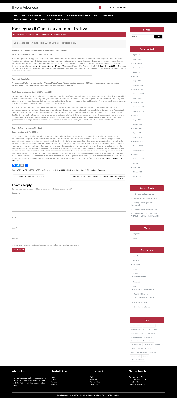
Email (14, 228)
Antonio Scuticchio (149, 326)
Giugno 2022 (137, 172)
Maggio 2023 (138, 129)
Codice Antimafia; (150, 333)
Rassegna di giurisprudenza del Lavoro (29, 176)
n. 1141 (56, 170)
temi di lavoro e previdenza (144, 297)
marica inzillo (149, 348)
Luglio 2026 (137, 59)
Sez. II (78, 170)
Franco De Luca (148, 344)
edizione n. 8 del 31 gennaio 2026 (145, 198)
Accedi (135, 238)
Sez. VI (83, 170)
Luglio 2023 (137, 120)
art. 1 (82, 66)
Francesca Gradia (148, 341)
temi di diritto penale (55, 15)
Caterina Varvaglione (137, 333)
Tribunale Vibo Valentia (137, 360)
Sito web (15, 239)
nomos (96, 15)
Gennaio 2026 (138, 68)
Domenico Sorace (136, 341)
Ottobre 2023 (137, 115)
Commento (16, 193)
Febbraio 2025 (138, 85)
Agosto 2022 (137, 163)
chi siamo (33, 19)
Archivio (136, 260)
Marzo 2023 (137, 137)
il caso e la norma (62, 19)
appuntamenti (108, 15)
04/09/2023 (29, 170)
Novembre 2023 (138, 111)
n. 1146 (62, 170)
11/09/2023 (39, 170)
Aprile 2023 (137, 133)
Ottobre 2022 (137, 155)
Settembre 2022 (138, 159)
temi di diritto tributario (142, 307)
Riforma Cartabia (135, 356)
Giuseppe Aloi (159, 344)
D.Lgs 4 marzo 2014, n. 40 (109, 66)
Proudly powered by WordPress (68, 395)
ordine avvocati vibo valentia (139, 352)
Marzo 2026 (137, 63)
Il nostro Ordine (20, 19)
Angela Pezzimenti (136, 326)
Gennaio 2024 (138, 102)
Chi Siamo (136, 265)
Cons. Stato (48, 170)
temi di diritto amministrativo (78, 15)
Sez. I (73, 170)
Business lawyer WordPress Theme (94, 395)
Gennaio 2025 (138, 89)
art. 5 (38, 66)
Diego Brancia (148, 337)
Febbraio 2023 (138, 141)
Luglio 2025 (137, 81)
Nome (14, 217)
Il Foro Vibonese (25, 7)
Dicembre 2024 (138, 94)
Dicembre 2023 (138, 107)
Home (16, 15)
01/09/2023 (19, 170)
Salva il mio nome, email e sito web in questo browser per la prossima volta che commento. (46, 245)
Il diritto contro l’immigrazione (143, 194)
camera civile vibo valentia (138, 329)
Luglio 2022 (137, 167)
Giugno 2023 (137, 124)
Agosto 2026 (137, 55)
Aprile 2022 (137, 176)
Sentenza (145, 356)
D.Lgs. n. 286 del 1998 (56, 66)
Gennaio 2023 (138, 146)
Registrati (136, 234)
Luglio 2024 (137, 98)
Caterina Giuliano (153, 329)
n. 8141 (68, 170)
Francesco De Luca (136, 344)
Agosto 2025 (137, 76)
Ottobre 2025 (137, 72)
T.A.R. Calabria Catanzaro (96, 170)
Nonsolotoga (46, 19)
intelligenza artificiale (137, 348)
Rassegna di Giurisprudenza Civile (145, 209)
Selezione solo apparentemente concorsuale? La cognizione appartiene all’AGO (99, 177)
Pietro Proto (152, 352)
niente (135, 269)
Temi (23, 15)
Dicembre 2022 (138, 150)
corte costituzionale (136, 337)
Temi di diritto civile (36, 15)
